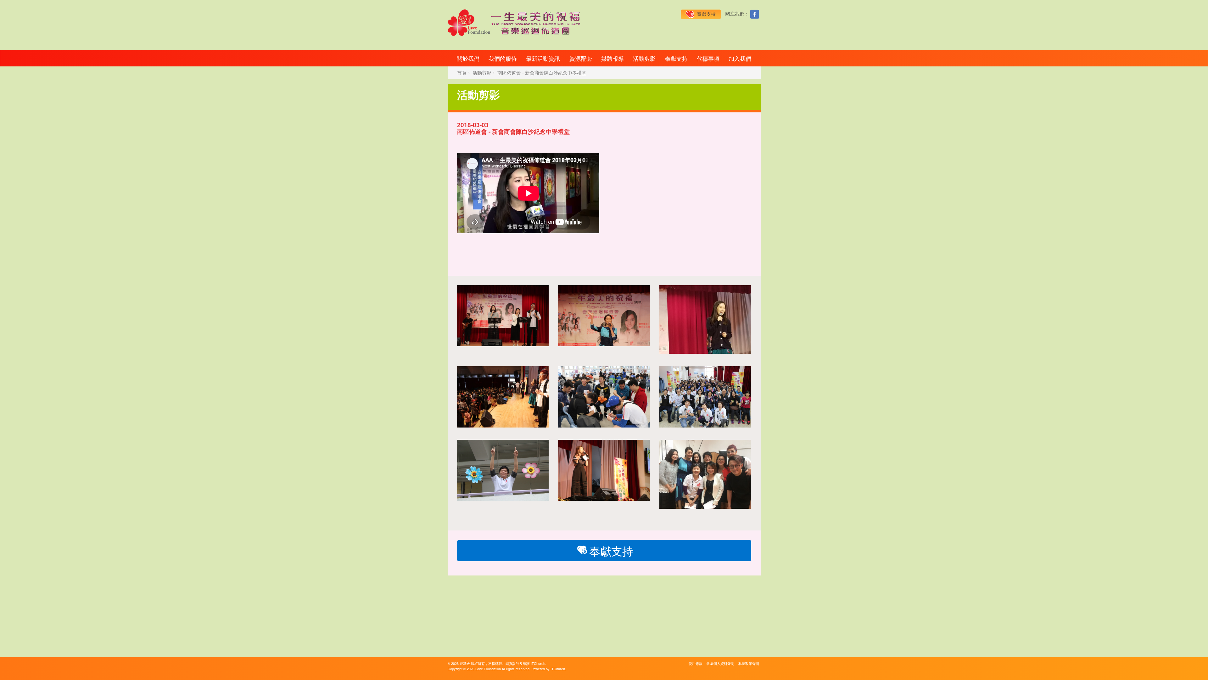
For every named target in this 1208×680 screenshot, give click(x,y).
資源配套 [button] (580, 58)
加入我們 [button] (740, 58)
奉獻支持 (676, 58)
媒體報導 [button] (612, 58)
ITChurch (538, 663)
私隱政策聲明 (748, 663)
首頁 (462, 72)
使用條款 (695, 663)
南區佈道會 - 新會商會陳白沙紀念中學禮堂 (541, 72)
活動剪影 (644, 58)
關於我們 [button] (468, 58)
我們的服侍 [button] (503, 58)
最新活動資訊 (543, 58)
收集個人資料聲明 (720, 663)
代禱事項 (708, 58)
